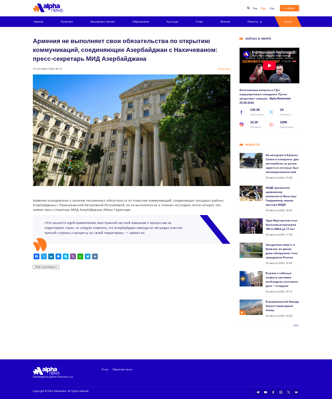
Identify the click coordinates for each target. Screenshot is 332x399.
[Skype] (65, 256)
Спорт (199, 21)
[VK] (95, 256)
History (288, 21)
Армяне (38, 21)
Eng (272, 8)
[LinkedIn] (51, 256)
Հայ (255, 8)
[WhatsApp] (80, 256)
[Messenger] (58, 256)
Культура (172, 21)
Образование (141, 21)
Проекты (252, 21)
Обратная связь (123, 369)
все (296, 325)
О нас (105, 369)
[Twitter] (43, 256)
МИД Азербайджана (46, 267)
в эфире (289, 8)
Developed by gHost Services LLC (53, 376)
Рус (263, 8)
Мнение (225, 21)
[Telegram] (87, 256)
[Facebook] (36, 256)
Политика (67, 21)
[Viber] (73, 256)
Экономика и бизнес (102, 21)
